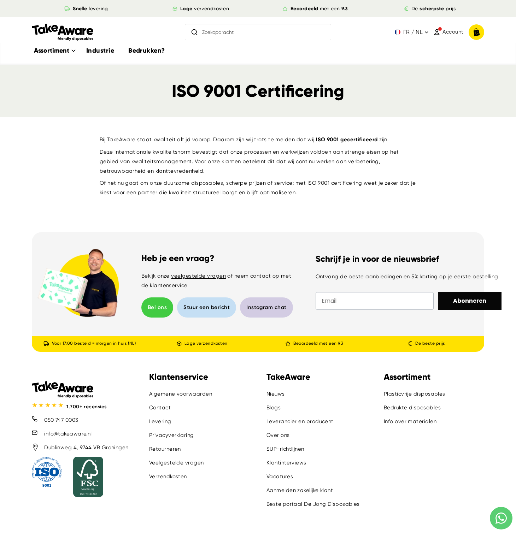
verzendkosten (204, 8)
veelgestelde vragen (198, 276)
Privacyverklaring (171, 435)
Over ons (278, 435)
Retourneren (165, 449)
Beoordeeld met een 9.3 (318, 343)
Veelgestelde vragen (176, 463)
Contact (160, 407)
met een (319, 8)
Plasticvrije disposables (414, 394)
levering (90, 8)
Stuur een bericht (206, 307)
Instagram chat (266, 307)
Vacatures (279, 476)
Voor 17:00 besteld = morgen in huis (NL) (94, 343)
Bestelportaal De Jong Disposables (313, 504)
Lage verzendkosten (205, 343)
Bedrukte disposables (412, 407)
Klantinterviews (286, 463)
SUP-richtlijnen (285, 449)
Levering (160, 421)
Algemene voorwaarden (180, 394)
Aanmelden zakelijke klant (299, 490)
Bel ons (157, 307)
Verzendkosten (168, 476)
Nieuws (275, 394)
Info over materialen (410, 421)
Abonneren (469, 301)
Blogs (273, 407)
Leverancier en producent (300, 421)
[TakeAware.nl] (62, 32)
